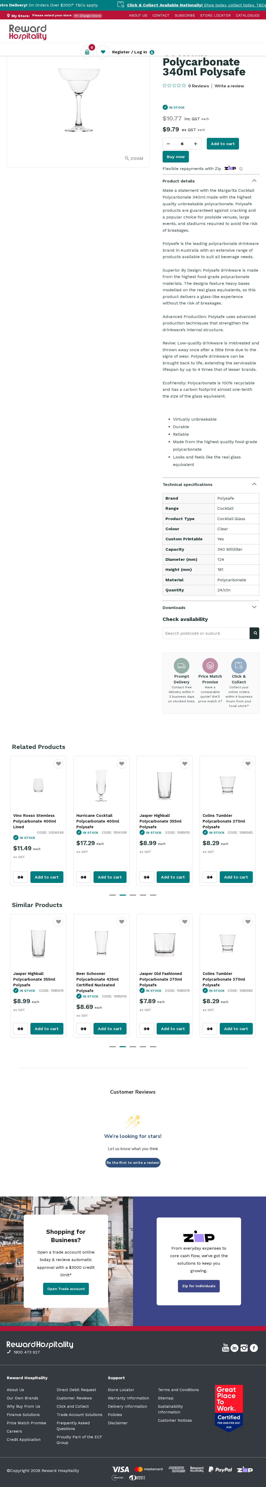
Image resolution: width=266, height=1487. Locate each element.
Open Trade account (66, 1289)
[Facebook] (254, 1349)
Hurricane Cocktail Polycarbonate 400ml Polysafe (34, 821)
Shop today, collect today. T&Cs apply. (177, 5)
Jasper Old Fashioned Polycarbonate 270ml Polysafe (97, 979)
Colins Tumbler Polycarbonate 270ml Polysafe (160, 821)
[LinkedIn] (235, 1349)
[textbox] (206, 633)
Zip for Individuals (199, 1286)
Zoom (136, 158)
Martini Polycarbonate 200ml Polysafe (224, 818)
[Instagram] (245, 1349)
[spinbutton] (182, 143)
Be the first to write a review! (133, 1162)
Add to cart (223, 143)
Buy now (176, 156)
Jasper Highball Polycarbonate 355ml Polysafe (97, 821)
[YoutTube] (226, 1349)
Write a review (229, 86)
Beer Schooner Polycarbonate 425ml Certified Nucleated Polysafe (34, 982)
